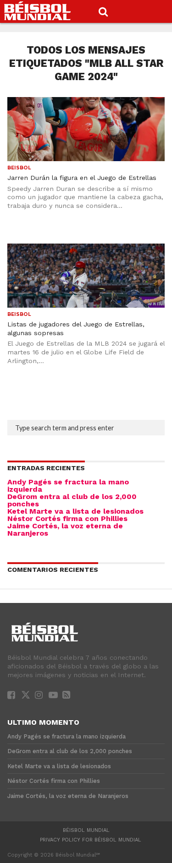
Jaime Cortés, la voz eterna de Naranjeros (65, 529)
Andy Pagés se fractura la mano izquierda (68, 486)
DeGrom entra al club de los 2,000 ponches (72, 500)
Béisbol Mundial (86, 830)
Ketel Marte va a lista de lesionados (75, 511)
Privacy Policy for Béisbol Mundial (90, 840)
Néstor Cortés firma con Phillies (67, 518)
